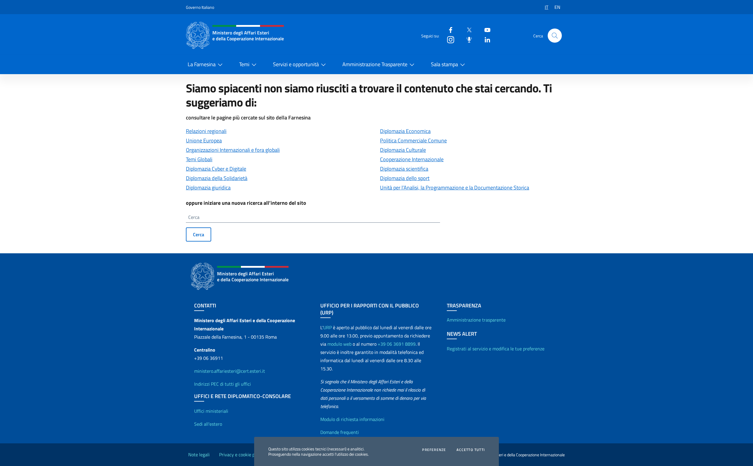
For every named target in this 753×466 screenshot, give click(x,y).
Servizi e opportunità (296, 64)
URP (327, 327)
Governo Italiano (200, 7)
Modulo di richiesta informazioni (352, 419)
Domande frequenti (339, 432)
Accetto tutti (471, 450)
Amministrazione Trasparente (374, 64)
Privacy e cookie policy (241, 454)
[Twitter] (467, 30)
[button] (555, 36)
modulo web (339, 343)
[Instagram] (448, 39)
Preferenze (434, 450)
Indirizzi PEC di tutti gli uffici (222, 383)
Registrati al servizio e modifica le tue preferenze (495, 348)
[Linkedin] (485, 39)
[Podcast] (467, 39)
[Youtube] (485, 30)
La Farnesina (202, 64)
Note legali (199, 454)
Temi (244, 64)
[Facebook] (448, 30)
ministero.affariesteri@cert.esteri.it (229, 371)
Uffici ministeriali (211, 411)
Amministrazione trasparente (476, 319)
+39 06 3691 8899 (397, 343)
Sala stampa (444, 64)
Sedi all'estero (208, 423)
